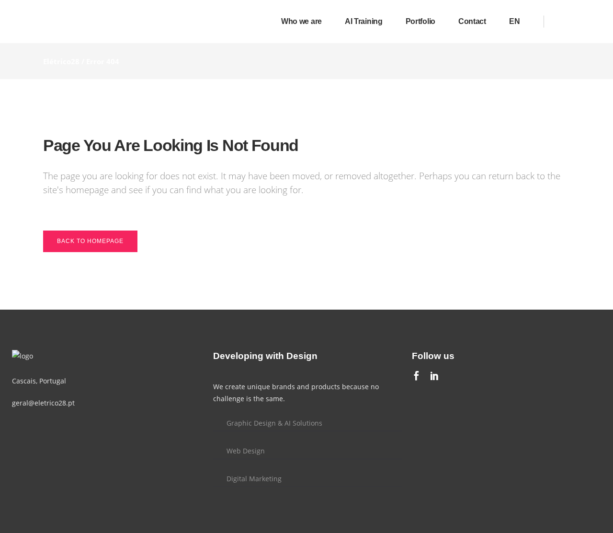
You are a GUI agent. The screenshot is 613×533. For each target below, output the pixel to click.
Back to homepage (90, 241)
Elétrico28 (61, 61)
